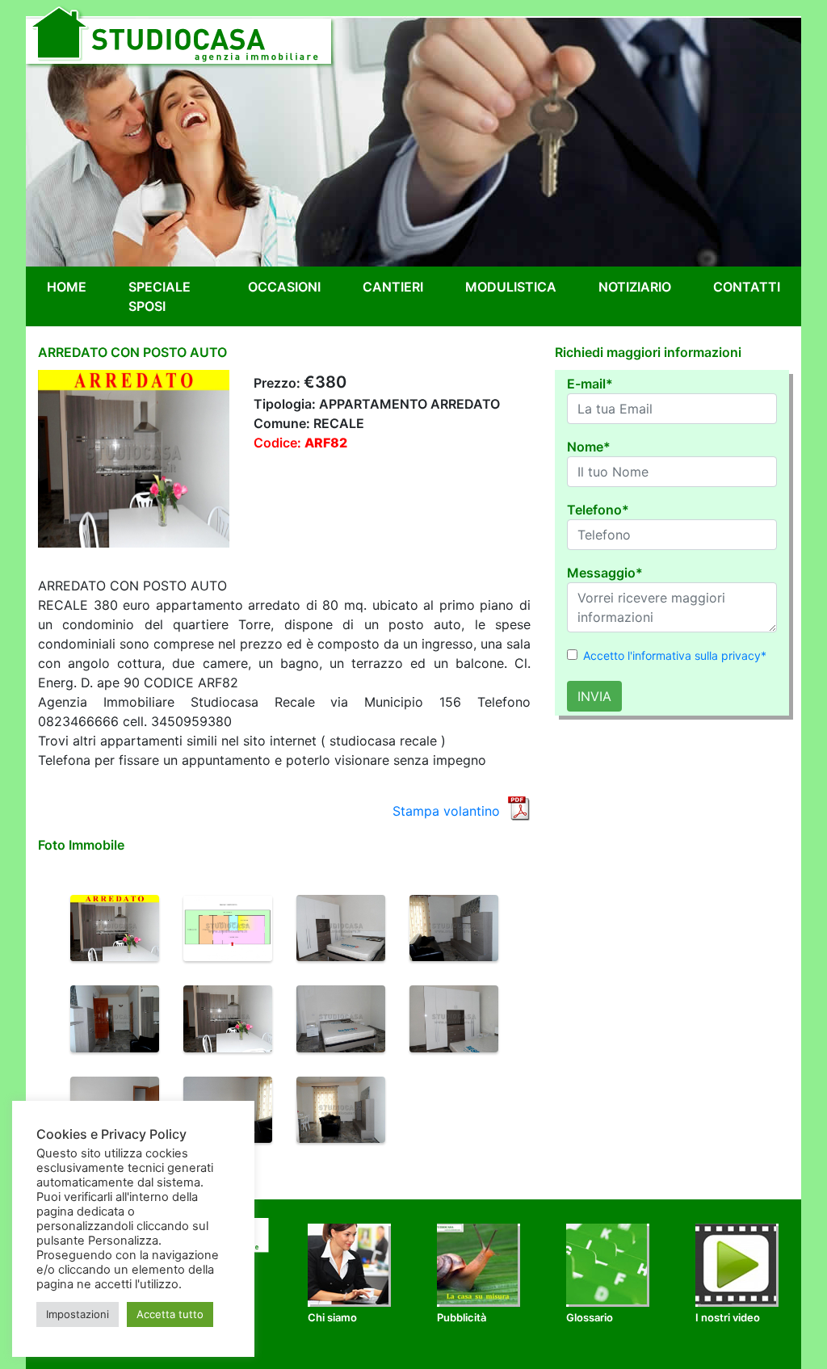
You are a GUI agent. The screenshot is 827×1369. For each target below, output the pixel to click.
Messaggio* (605, 573)
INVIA (594, 696)
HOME (70, 286)
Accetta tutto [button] (170, 1314)
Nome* (589, 447)
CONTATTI (746, 287)
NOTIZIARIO (634, 287)
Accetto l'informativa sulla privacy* (674, 655)
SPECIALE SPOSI (159, 296)
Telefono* (598, 510)
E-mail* (590, 384)
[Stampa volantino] (518, 807)
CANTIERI (393, 287)
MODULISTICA (510, 287)
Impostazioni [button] (77, 1314)
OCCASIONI (284, 287)
